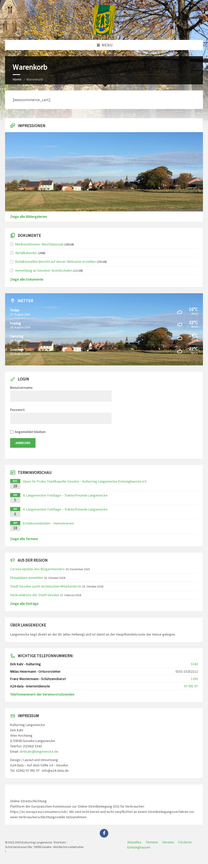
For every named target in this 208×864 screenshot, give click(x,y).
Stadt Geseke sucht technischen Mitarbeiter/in (45, 586)
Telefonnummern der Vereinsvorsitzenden (42, 694)
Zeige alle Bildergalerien (28, 216)
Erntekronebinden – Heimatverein (48, 523)
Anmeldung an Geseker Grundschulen (43, 270)
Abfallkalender (26, 253)
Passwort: (17, 409)
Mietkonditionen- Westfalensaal (39, 244)
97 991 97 (191, 686)
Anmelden (22, 443)
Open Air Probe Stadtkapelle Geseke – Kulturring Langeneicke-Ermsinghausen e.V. (85, 481)
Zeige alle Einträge (24, 603)
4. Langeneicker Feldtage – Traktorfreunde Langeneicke (65, 495)
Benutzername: (21, 387)
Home (17, 79)
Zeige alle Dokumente (26, 279)
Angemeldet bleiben (30, 432)
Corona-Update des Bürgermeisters (37, 569)
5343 (194, 664)
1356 (194, 678)
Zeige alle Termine (24, 538)
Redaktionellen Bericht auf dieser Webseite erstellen (55, 261)
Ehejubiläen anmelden (26, 577)
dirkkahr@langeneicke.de (39, 751)
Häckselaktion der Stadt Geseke (34, 595)
